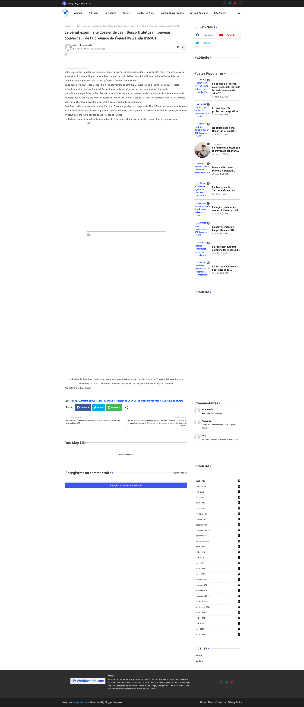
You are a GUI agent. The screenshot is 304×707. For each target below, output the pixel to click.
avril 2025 (218, 568)
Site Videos (220, 13)
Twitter (100, 407)
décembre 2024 (218, 590)
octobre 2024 (218, 601)
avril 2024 (218, 634)
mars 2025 (218, 574)
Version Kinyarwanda (172, 13)
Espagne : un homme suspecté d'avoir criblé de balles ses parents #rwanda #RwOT (225, 209)
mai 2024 (218, 629)
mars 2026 (218, 508)
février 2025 (218, 579)
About (211, 702)
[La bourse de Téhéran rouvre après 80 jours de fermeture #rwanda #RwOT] (202, 86)
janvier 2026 (218, 519)
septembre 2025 (218, 541)
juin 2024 (218, 623)
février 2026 (218, 514)
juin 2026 (218, 492)
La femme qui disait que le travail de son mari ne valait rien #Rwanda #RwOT (226, 149)
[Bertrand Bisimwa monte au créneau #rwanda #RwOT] (202, 170)
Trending (198, 661)
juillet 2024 (218, 618)
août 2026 (218, 481)
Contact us (220, 702)
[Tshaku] (241, 3)
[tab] (78, 13)
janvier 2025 (218, 585)
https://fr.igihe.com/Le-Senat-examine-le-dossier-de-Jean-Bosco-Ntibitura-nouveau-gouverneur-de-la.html (128, 400)
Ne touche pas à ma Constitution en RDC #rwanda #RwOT (223, 129)
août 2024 (218, 612)
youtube (231, 35)
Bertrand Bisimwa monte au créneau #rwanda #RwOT (222, 169)
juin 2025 (218, 557)
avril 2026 (218, 503)
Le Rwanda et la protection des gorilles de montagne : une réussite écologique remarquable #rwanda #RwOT (225, 110)
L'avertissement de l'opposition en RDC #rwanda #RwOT (223, 228)
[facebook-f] (224, 3)
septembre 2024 (218, 607)
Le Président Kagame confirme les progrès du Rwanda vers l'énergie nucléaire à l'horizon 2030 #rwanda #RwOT (225, 248)
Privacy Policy (235, 702)
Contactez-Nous (145, 13)
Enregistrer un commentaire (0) (126, 485)
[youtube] (235, 3)
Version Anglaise (199, 13)
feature (198, 655)
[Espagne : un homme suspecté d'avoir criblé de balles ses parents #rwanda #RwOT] (202, 209)
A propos (93, 13)
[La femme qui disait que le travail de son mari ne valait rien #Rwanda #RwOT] (202, 150)
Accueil (78, 13)
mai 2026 (218, 497)
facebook (208, 35)
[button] (239, 13)
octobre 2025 (218, 536)
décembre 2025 (218, 525)
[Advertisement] (217, 344)
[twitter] (230, 3)
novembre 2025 (218, 530)
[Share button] (126, 407)
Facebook (85, 407)
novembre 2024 (218, 596)
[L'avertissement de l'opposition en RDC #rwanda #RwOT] (202, 229)
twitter (208, 43)
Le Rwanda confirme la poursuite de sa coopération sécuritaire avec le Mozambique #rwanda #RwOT (225, 268)
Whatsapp (115, 407)
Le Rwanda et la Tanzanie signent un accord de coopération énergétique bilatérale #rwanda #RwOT (225, 189)
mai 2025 (218, 563)
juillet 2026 (218, 486)
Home (203, 702)
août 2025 (218, 546)
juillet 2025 (218, 552)
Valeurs (126, 13)
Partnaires (110, 13)
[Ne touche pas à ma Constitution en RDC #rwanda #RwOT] (202, 130)
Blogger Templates (81, 702)
